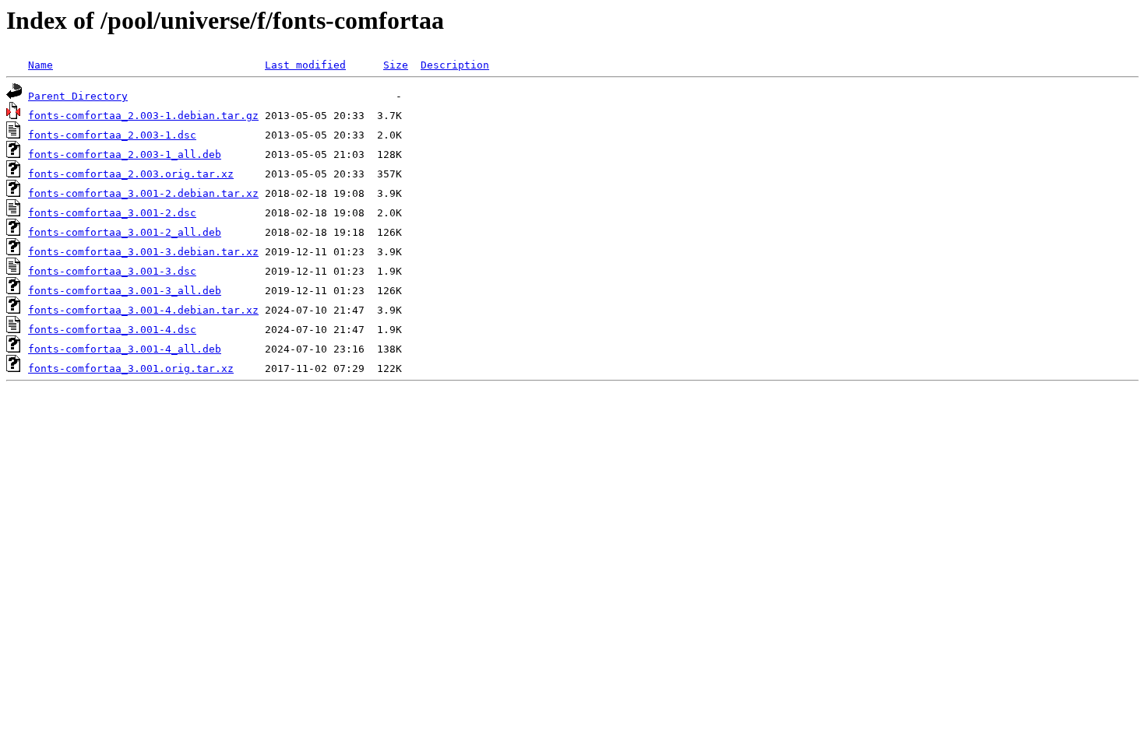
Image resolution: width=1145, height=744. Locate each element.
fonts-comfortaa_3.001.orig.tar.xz (131, 368)
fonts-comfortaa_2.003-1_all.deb (124, 154)
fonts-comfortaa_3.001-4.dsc (112, 329)
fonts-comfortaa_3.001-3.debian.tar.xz (143, 252)
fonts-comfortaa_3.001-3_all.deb (124, 291)
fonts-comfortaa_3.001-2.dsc (112, 213)
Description (455, 65)
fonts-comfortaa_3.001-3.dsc (112, 271)
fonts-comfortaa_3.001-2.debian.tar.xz (143, 193)
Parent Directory (78, 96)
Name (40, 65)
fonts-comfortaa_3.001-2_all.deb (124, 232)
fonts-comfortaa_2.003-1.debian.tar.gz (143, 115)
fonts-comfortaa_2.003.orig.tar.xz (131, 174)
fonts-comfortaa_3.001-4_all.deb (124, 349)
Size (395, 65)
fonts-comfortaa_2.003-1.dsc (112, 135)
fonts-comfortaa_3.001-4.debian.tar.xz (143, 310)
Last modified (305, 65)
